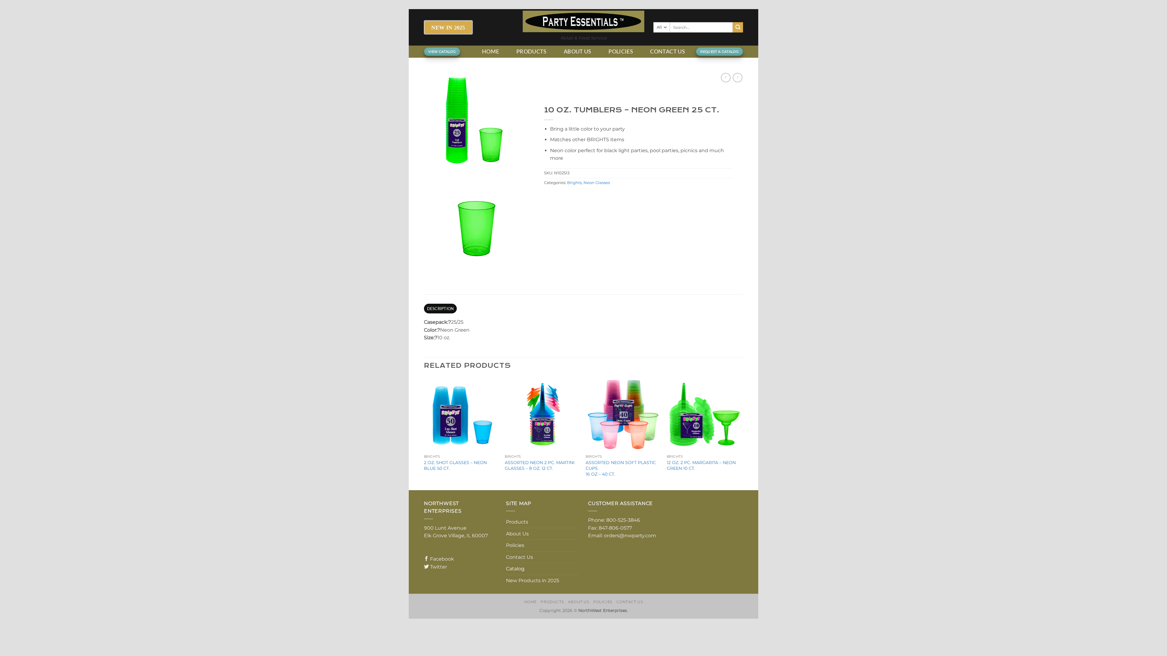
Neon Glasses (597, 182)
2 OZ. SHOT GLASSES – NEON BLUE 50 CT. (455, 465)
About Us (577, 51)
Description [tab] (440, 308)
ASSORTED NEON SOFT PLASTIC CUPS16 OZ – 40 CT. (621, 468)
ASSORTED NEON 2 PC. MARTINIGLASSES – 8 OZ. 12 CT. (539, 465)
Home (490, 51)
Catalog (515, 569)
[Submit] (738, 27)
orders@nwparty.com (630, 535)
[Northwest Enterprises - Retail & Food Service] (583, 21)
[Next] (741, 433)
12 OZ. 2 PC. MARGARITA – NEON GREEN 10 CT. (701, 465)
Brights (574, 182)
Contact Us (667, 51)
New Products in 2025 (532, 580)
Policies (620, 51)
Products (531, 51)
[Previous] (424, 433)
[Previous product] (737, 77)
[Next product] (725, 77)
